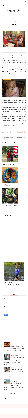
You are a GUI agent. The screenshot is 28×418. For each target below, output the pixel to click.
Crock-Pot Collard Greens (9, 205)
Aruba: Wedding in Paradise (16, 379)
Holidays (12, 132)
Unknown (8, 26)
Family (13, 21)
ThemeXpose (17, 416)
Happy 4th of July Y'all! (8, 164)
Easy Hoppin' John (7, 185)
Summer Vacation (14, 355)
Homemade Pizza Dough (16, 367)
